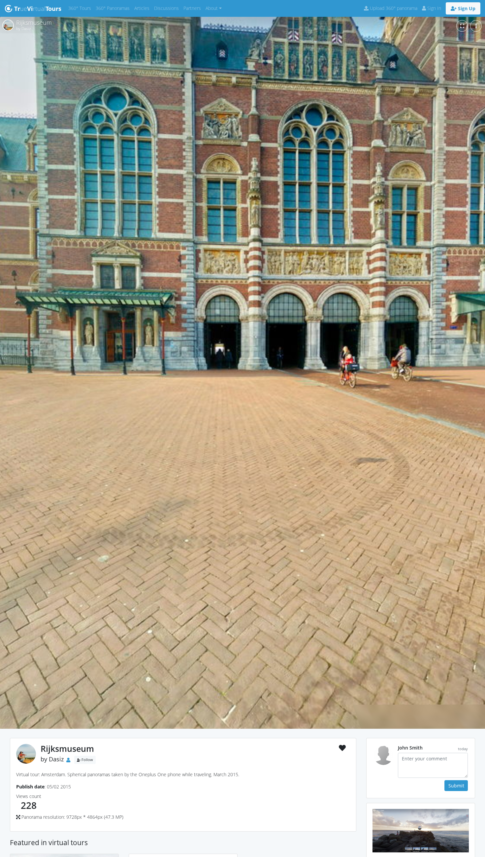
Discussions (167, 8)
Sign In (433, 8)
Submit (456, 785)
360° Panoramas (114, 8)
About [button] (212, 8)
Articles (143, 8)
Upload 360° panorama (393, 8)
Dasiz (56, 759)
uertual (37, 9)
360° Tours (80, 8)
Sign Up (466, 8)
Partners (193, 8)
